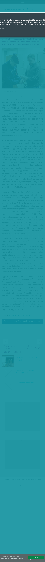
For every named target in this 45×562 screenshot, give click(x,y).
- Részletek (31, 560)
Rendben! (35, 557)
